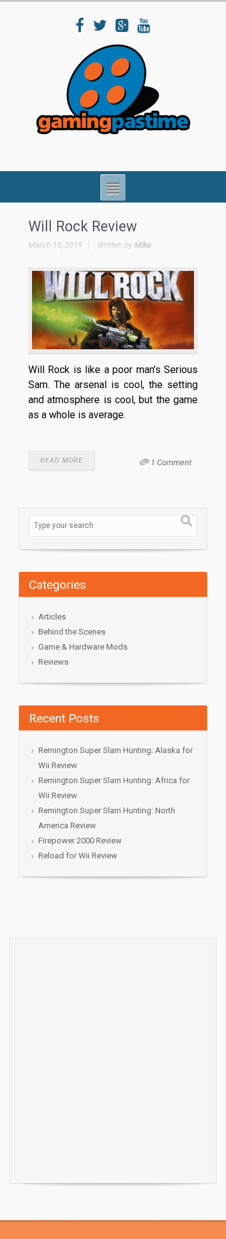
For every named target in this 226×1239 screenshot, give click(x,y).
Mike (142, 245)
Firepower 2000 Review (80, 840)
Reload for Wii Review (77, 855)
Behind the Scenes (71, 631)
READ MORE (61, 460)
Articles (52, 616)
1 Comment (171, 462)
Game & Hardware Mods (82, 646)
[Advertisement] (113, 1057)
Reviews (53, 662)
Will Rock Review (82, 226)
